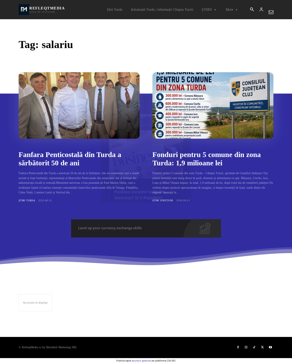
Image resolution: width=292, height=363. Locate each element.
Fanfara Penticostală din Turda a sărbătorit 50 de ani (70, 159)
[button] (252, 10)
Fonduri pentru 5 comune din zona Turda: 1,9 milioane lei (206, 159)
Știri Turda (27, 200)
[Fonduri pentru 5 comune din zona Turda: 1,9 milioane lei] (212, 105)
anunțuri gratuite (141, 360)
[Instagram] (246, 347)
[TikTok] (254, 347)
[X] (262, 347)
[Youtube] (270, 347)
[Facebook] (238, 347)
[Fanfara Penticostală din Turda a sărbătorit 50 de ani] (79, 105)
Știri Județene (162, 200)
